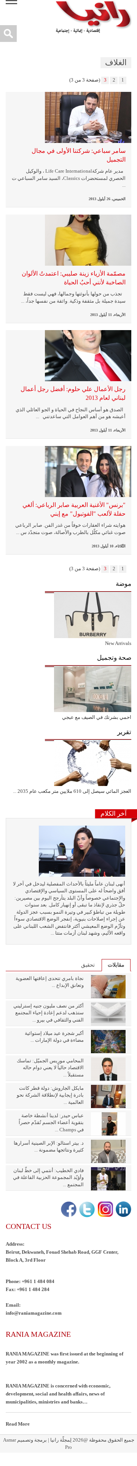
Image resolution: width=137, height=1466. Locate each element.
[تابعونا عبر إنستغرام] (104, 1210)
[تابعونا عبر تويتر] (86, 1210)
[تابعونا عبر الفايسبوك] (67, 1210)
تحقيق (88, 965)
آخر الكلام (113, 813)
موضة (123, 583)
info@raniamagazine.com (34, 1313)
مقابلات (116, 965)
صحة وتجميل (114, 657)
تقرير (124, 732)
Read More (18, 1424)
